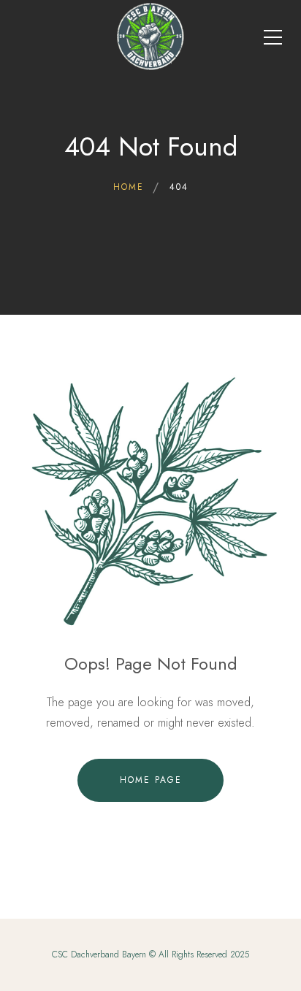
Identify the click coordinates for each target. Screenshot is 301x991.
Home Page (151, 780)
